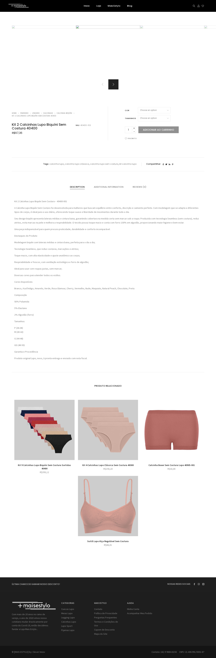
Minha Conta (133, 609)
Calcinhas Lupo (68, 621)
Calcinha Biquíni (64, 113)
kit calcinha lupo (128, 164)
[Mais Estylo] (18, 6)
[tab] (77, 187)
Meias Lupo (67, 613)
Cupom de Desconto (104, 629)
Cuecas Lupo (67, 609)
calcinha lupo (56, 164)
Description (77, 187)
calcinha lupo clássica (77, 164)
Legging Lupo (68, 617)
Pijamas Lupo (67, 630)
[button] (113, 84)
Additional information (109, 187)
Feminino (24, 113)
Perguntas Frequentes (105, 617)
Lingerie (35, 113)
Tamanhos (130, 118)
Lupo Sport (66, 625)
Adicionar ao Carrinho (158, 129)
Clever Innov (39, 651)
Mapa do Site (100, 633)
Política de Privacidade (105, 613)
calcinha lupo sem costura (104, 164)
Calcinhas (48, 113)
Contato (98, 609)
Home (14, 113)
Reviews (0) (139, 187)
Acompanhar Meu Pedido (139, 613)
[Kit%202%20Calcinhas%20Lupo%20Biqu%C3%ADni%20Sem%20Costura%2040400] (163, 164)
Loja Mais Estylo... (29, 629)
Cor (127, 110)
